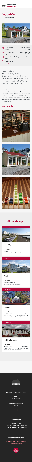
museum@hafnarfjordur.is (16, 403)
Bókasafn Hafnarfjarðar (16, 443)
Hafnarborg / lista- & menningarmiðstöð (16, 441)
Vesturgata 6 (8, 63)
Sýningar (4, 17)
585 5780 (16, 406)
